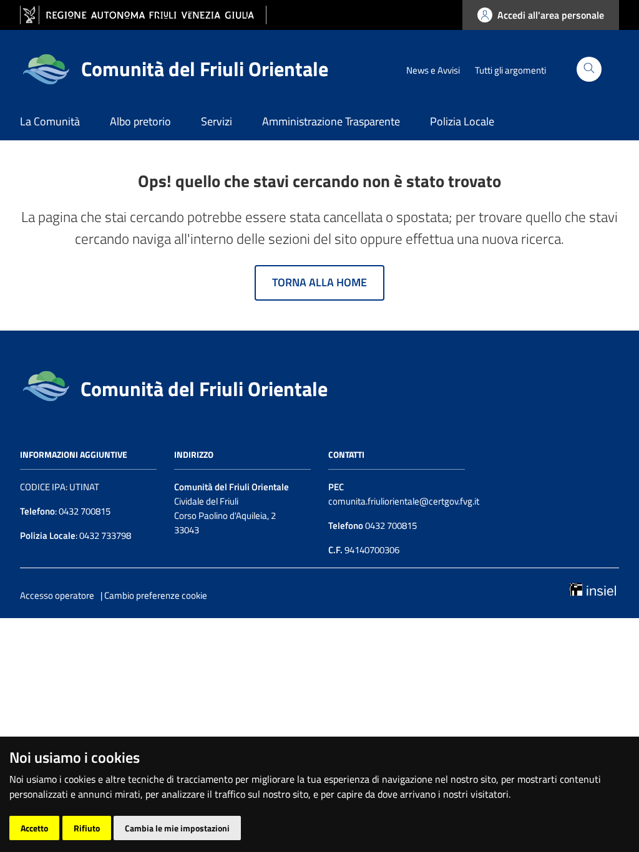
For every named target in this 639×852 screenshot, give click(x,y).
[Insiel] (593, 588)
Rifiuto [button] (87, 828)
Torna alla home (319, 282)
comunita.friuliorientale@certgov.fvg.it (403, 501)
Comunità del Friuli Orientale (204, 388)
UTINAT (84, 487)
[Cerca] (589, 69)
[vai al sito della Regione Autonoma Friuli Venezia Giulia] (143, 15)
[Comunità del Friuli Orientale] (45, 384)
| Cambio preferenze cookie (153, 595)
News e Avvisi (433, 70)
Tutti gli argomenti (510, 70)
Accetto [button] (34, 828)
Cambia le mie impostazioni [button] (177, 828)
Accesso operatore (57, 595)
